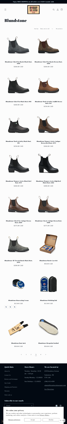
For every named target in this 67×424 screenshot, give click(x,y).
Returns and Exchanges (11, 379)
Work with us (8, 395)
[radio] (6, 307)
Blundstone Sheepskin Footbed (48, 343)
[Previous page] (21, 354)
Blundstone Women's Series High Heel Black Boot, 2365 (48, 182)
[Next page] (46, 354)
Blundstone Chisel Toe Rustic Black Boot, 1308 (18, 62)
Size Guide (7, 383)
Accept (33, 420)
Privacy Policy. (44, 415)
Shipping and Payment (10, 387)
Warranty (7, 391)
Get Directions (49, 389)
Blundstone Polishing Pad (48, 300)
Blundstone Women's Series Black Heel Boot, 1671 (18, 182)
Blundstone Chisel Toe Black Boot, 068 (18, 101)
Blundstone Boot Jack (18, 343)
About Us (7, 371)
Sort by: (36, 28)
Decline (51, 420)
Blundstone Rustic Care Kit (49, 260)
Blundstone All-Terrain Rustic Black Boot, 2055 (19, 261)
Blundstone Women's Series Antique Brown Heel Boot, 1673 (48, 142)
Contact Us (7, 375)
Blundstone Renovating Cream (18, 300)
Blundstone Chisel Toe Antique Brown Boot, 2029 (18, 221)
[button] (5, 10)
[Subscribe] (31, 406)
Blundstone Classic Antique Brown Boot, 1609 (48, 221)
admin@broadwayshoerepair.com (55, 385)
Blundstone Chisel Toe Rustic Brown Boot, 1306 (48, 62)
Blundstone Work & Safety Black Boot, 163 (18, 142)
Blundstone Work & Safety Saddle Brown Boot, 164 (48, 102)
